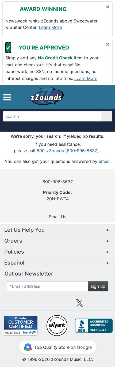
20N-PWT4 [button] (57, 195)
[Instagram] (57, 305)
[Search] (106, 116)
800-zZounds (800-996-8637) (68, 150)
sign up (98, 286)
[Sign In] (93, 97)
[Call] (103, 97)
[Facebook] (35, 305)
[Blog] (13, 305)
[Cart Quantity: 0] (81, 97)
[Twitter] (79, 305)
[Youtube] (102, 305)
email (104, 161)
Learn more (50, 27)
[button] (7, 97)
